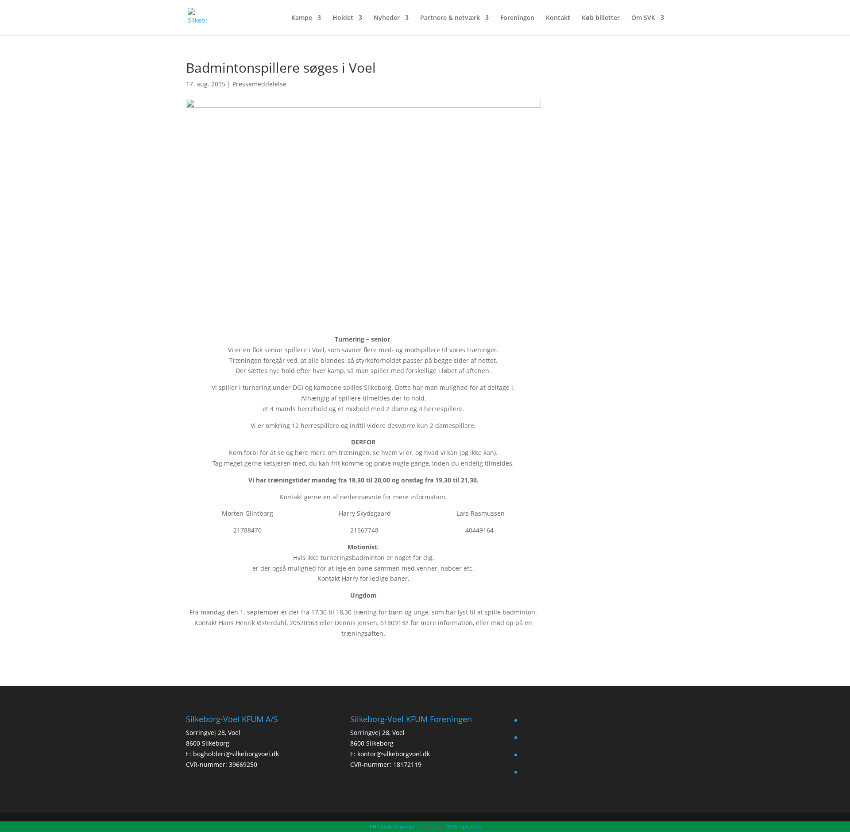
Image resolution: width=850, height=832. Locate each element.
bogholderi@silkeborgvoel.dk (236, 754)
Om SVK (643, 18)
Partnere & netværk (450, 18)
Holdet (342, 18)
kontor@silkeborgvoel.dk (393, 754)
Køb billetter (601, 18)
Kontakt (558, 18)
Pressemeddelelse (259, 84)
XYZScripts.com (464, 826)
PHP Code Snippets (392, 826)
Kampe (301, 18)
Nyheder (387, 18)
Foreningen (517, 18)
